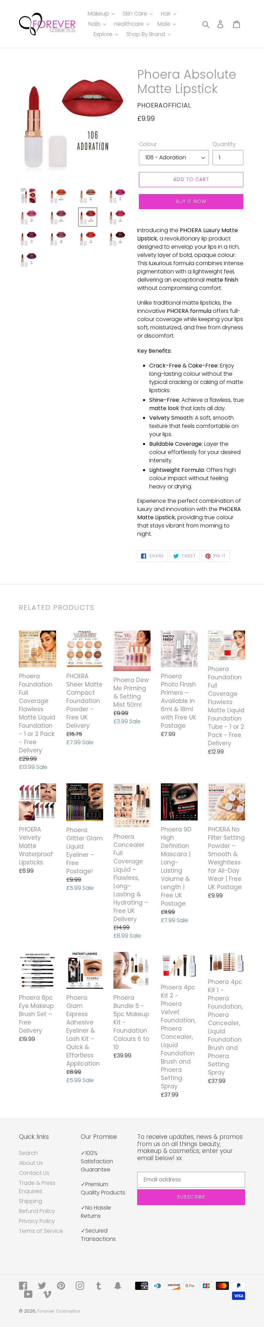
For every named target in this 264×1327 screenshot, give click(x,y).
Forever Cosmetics (58, 1311)
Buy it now (191, 201)
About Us (31, 1163)
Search (28, 1153)
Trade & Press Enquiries (37, 1187)
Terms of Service (41, 1231)
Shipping (30, 1201)
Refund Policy (37, 1211)
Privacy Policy (37, 1221)
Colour (148, 144)
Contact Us (34, 1173)
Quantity (224, 144)
